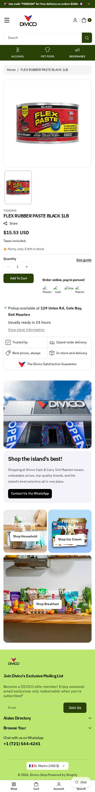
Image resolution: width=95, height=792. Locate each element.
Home (11, 70)
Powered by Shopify (62, 775)
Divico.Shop (39, 775)
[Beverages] (77, 49)
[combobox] (47, 38)
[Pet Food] (47, 49)
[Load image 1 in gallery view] (18, 187)
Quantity (9, 259)
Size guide (84, 260)
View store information (26, 330)
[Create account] (75, 20)
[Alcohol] (18, 49)
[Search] (87, 38)
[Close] (89, 3)
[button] (6, 20)
